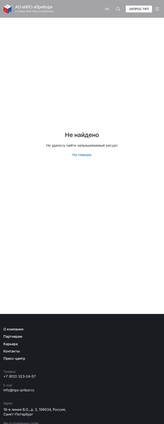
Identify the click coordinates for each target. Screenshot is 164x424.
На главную (82, 155)
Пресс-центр (14, 358)
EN (107, 9)
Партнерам (12, 336)
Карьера (10, 344)
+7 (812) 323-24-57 (19, 376)
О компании (13, 329)
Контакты (11, 351)
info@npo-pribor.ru (18, 390)
